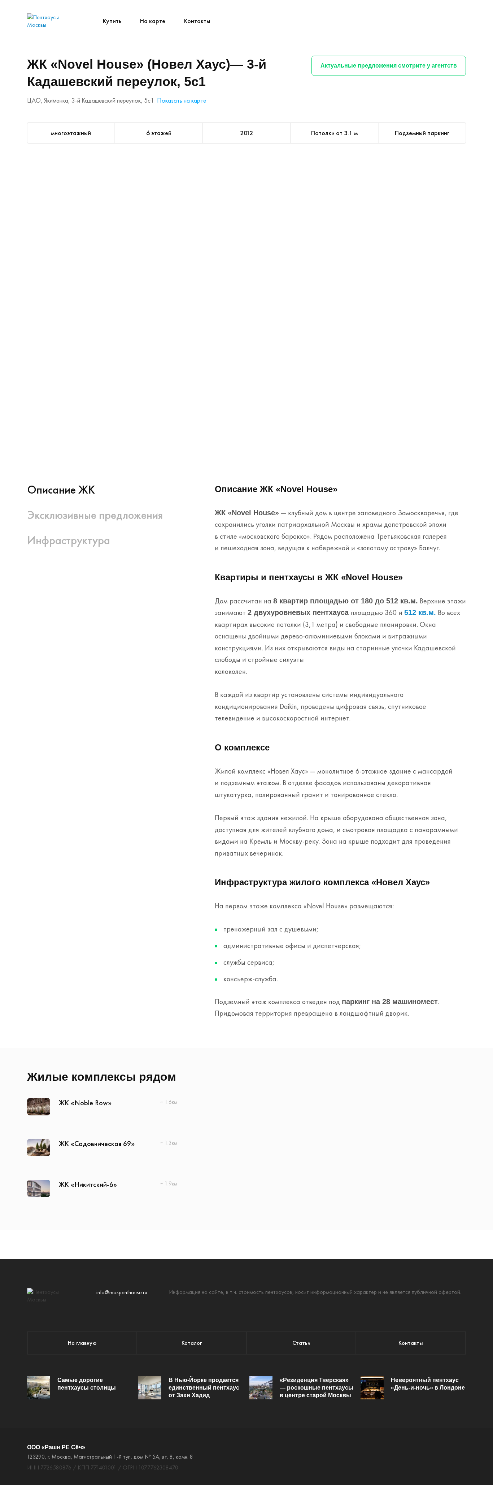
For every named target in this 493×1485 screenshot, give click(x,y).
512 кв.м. (420, 612)
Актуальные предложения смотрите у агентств (388, 66)
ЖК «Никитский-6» (88, 1184)
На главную (82, 1343)
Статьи (301, 1343)
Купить (112, 21)
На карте (152, 21)
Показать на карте (181, 100)
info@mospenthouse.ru (121, 1292)
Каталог (192, 1343)
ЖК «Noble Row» (85, 1102)
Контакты (197, 21)
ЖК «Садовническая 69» (97, 1143)
